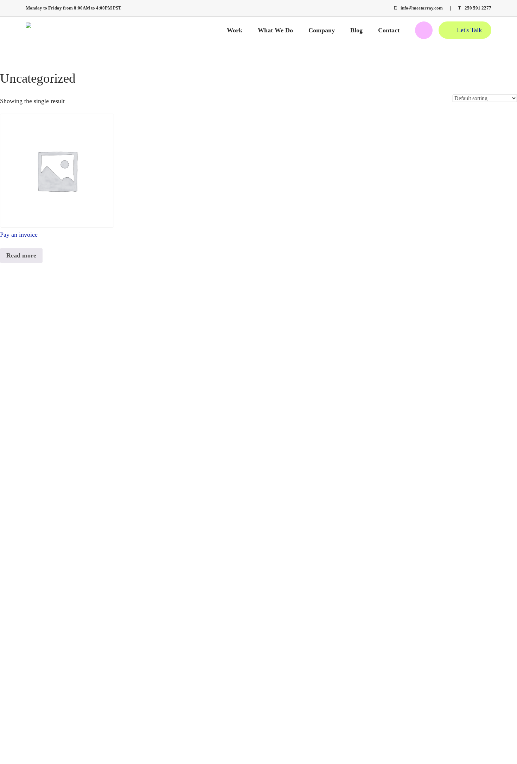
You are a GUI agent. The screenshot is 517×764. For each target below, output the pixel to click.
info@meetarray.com (418, 8)
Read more (21, 255)
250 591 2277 (474, 8)
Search (424, 30)
